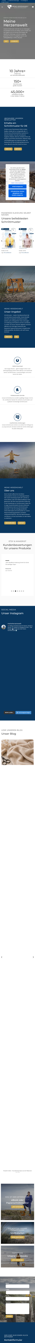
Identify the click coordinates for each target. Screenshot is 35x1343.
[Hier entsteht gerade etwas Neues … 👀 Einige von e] (17, 681)
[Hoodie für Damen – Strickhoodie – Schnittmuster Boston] (26, 238)
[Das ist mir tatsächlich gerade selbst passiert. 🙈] (17, 642)
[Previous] (2, 241)
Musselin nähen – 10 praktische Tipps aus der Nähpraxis (17, 1170)
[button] (2, 7)
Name (7, 1283)
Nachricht (8, 1302)
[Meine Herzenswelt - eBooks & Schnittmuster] (17, 7)
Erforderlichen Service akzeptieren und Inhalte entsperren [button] (17, 193)
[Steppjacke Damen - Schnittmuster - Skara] (8, 238)
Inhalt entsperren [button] (17, 186)
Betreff (7, 1295)
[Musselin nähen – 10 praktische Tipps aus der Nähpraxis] (17, 752)
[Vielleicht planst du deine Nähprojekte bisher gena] (17, 662)
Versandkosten (7, 252)
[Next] (33, 241)
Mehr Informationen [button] (17, 183)
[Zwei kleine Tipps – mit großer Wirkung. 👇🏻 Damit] (17, 700)
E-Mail (7, 1289)
